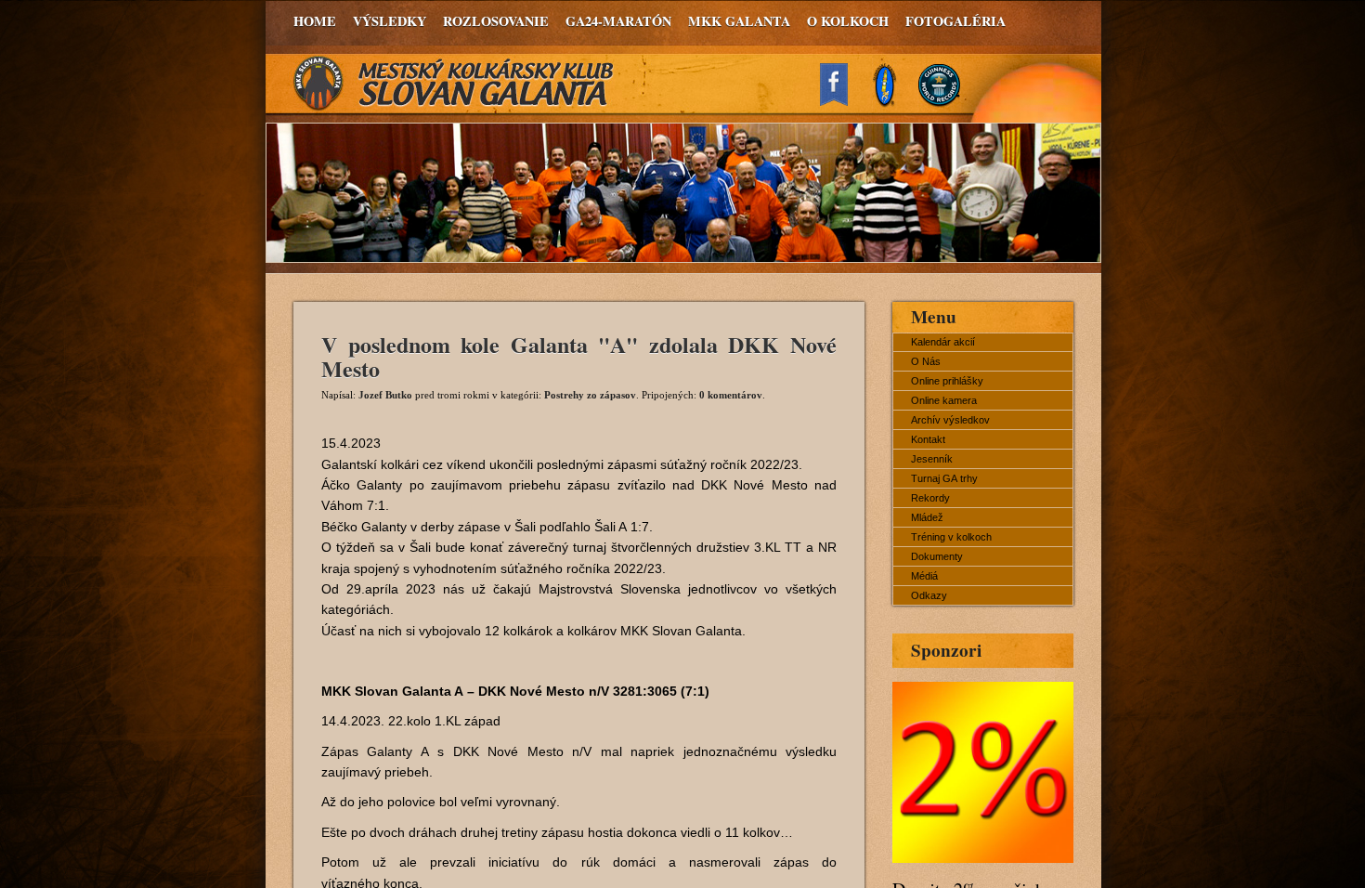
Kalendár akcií (943, 341)
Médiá (924, 575)
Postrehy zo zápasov (590, 394)
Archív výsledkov (950, 419)
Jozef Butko (385, 394)
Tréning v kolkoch (951, 536)
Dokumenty (937, 556)
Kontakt (928, 439)
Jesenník (932, 458)
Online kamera (944, 400)
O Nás (926, 361)
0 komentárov (730, 394)
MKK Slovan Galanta (454, 83)
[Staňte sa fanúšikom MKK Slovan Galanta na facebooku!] (842, 101)
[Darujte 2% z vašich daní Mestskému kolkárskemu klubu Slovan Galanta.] (982, 858)
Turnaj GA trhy (944, 478)
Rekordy (930, 497)
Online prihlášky (947, 380)
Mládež (927, 517)
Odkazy (929, 595)
